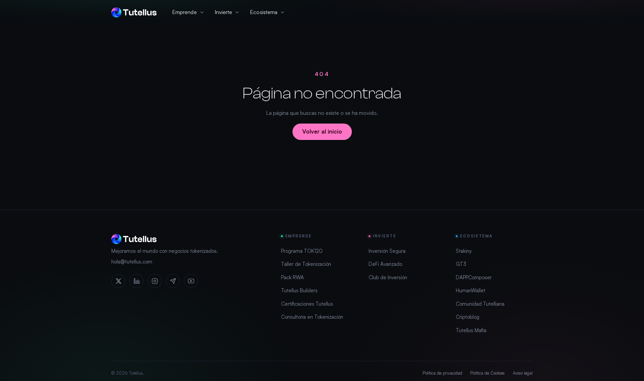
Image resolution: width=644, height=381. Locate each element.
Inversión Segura (387, 251)
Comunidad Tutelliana (480, 304)
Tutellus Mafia (471, 330)
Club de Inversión (388, 277)
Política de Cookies (487, 373)
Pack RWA (292, 277)
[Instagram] (155, 281)
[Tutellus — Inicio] (134, 12)
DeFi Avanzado (385, 264)
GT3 (461, 264)
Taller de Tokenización (306, 264)
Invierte (223, 12)
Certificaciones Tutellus (307, 304)
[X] (118, 281)
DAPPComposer (474, 277)
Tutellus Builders (299, 290)
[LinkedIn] (136, 281)
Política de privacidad (442, 373)
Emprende (184, 12)
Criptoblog (467, 317)
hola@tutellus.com (131, 261)
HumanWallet (470, 290)
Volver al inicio (322, 131)
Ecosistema (263, 12)
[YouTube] (191, 281)
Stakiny (464, 251)
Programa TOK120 (302, 251)
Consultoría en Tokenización (312, 317)
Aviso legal (523, 373)
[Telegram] (173, 281)
